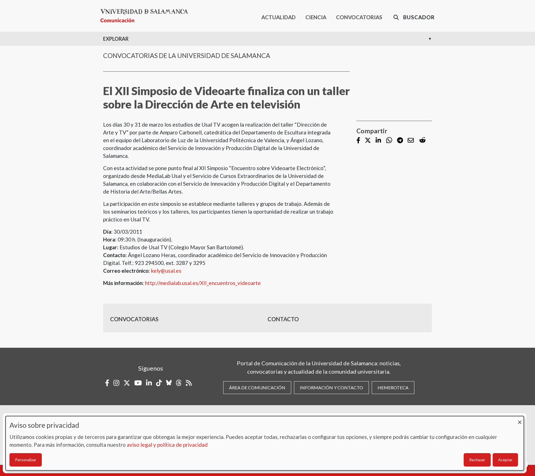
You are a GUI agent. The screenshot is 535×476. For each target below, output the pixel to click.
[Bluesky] (169, 383)
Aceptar (505, 459)
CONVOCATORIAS (359, 17)
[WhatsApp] (389, 140)
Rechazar (477, 459)
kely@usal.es (166, 270)
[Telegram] (400, 140)
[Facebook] (358, 140)
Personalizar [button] (25, 459)
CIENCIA (315, 17)
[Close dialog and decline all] (519, 419)
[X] (368, 140)
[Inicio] (146, 16)
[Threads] (179, 383)
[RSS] (189, 383)
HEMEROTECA (393, 387)
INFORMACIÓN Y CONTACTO (331, 387)
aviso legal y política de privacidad (167, 444)
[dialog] (265, 443)
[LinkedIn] (378, 140)
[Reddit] (422, 140)
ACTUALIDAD (278, 17)
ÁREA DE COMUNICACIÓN (257, 387)
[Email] (411, 140)
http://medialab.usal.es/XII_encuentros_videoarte (203, 283)
